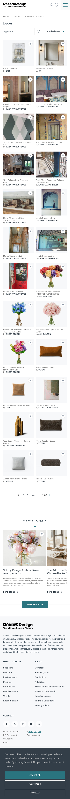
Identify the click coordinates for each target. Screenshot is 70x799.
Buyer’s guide (42, 672)
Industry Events (42, 696)
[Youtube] (31, 724)
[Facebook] (6, 724)
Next (44, 495)
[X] (14, 724)
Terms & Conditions (44, 700)
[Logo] (25, 4)
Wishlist (7, 696)
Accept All (35, 775)
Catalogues (9, 686)
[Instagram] (23, 724)
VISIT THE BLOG (35, 604)
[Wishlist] (56, 5)
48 (33, 495)
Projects (7, 682)
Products (7, 672)
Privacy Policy (42, 705)
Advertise (40, 682)
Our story (39, 668)
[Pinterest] (39, 724)
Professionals (9, 677)
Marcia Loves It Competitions (49, 686)
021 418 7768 (34, 731)
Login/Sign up (10, 700)
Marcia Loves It (10, 691)
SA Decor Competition (46, 691)
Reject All (35, 792)
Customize (35, 784)
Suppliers (8, 668)
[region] (35, 773)
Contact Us (40, 677)
